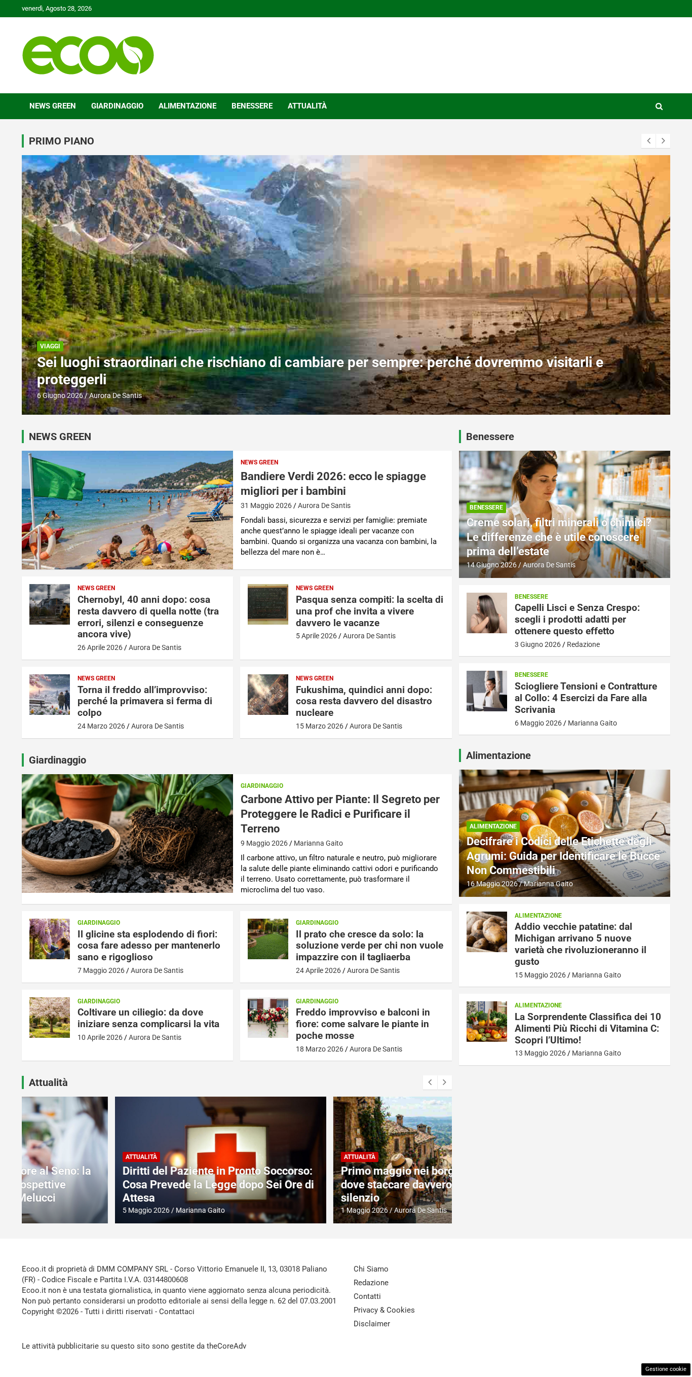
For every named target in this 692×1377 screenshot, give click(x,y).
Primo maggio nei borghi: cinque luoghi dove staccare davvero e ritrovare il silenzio (345, 1184)
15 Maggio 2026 (540, 975)
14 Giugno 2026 (492, 565)
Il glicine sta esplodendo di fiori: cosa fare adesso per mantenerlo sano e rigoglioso (149, 945)
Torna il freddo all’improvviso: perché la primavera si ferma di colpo (145, 701)
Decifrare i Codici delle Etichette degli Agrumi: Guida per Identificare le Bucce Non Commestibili (563, 856)
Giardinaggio (117, 106)
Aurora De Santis (324, 505)
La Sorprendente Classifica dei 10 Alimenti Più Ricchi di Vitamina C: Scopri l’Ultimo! (588, 1028)
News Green (52, 106)
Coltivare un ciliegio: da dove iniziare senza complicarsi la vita (148, 1018)
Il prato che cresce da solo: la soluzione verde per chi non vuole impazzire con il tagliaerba (369, 945)
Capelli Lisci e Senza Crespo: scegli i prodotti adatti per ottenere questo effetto (286, 379)
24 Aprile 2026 (318, 970)
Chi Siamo (371, 1269)
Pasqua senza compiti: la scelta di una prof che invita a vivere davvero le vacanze (369, 611)
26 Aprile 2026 (100, 647)
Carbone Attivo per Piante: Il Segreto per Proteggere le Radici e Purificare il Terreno (340, 814)
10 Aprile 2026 (100, 1037)
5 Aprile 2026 (316, 636)
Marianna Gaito (318, 843)
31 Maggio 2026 (266, 505)
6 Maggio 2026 (538, 723)
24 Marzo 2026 (101, 726)
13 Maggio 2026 (540, 1053)
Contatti (367, 1296)
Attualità (307, 106)
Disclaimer (372, 1323)
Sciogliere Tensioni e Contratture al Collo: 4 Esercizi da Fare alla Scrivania (586, 697)
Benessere (252, 106)
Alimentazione (187, 106)
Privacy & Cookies (384, 1310)
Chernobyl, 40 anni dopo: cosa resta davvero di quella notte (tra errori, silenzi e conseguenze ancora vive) (148, 617)
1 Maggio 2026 (271, 1210)
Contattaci (177, 1311)
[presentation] (648, 141)
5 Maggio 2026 (53, 1210)
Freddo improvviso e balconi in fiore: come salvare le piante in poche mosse (363, 1023)
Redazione (105, 395)
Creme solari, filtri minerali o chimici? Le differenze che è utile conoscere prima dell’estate (559, 537)
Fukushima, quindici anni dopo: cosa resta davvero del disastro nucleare (364, 701)
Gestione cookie (665, 1369)
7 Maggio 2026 (101, 970)
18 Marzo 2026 (319, 1049)
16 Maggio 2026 (492, 884)
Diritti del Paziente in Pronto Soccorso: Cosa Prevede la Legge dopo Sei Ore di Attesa (125, 1184)
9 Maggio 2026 (264, 843)
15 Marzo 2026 (319, 726)
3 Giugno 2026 (60, 395)
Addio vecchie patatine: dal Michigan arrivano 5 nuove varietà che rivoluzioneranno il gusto (580, 944)
